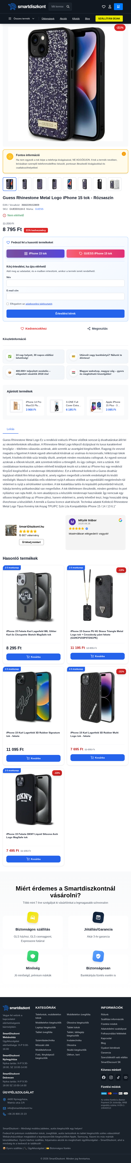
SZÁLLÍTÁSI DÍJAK (109, 18)
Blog (87, 18)
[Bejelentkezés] (110, 7)
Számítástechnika (45, 1040)
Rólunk (104, 1014)
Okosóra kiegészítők (78, 1022)
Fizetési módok (109, 1024)
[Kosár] (118, 6)
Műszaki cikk (42, 1045)
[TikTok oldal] (118, 1077)
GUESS (39, 209)
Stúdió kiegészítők (76, 1049)
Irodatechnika (74, 1040)
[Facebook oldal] (103, 1077)
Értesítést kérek (65, 313)
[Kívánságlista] (104, 7)
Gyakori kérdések (110, 1047)
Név (8, 277)
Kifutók (76, 18)
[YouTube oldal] (125, 1077)
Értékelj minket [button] (31, 542)
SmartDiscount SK (111, 1062)
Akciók (63, 18)
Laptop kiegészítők (45, 1027)
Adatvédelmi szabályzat (113, 1028)
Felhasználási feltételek (113, 1033)
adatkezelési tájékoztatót (39, 303)
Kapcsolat (106, 1038)
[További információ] (124, 154)
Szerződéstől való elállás (114, 1057)
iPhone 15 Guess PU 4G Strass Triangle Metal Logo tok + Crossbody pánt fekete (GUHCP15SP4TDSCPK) (96, 634)
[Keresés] (68, 6)
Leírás (10, 429)
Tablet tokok (73, 1027)
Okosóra (71, 1045)
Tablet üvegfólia (43, 1032)
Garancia (106, 1052)
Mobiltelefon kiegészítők (48, 1022)
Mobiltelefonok (43, 1049)
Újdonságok (48, 18)
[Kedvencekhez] (58, 620)
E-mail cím (12, 290)
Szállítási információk (112, 1019)
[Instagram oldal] (111, 1077)
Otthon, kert (73, 1054)
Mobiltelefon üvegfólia (78, 1014)
